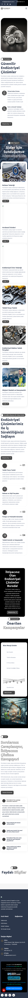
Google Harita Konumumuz (14, 988)
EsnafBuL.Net (19, 966)
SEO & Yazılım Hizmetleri (20, 982)
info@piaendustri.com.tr (8, 1)
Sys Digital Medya (10, 966)
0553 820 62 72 (20, 1)
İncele (4, 201)
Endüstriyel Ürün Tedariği (12, 268)
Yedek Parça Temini (9, 308)
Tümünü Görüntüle (7, 792)
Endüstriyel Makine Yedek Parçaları (12, 349)
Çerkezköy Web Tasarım (7, 982)
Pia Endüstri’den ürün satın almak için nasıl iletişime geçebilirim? (14, 839)
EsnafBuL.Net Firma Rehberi (14, 984)
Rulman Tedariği (8, 185)
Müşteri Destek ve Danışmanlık (14, 390)
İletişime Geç (5, 124)
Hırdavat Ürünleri (9, 227)
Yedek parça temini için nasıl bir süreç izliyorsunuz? (14, 831)
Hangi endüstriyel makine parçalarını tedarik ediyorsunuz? (14, 848)
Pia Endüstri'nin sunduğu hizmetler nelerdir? (13, 800)
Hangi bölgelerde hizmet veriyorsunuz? (13, 823)
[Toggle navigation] (26, 8)
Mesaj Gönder (8, 692)
